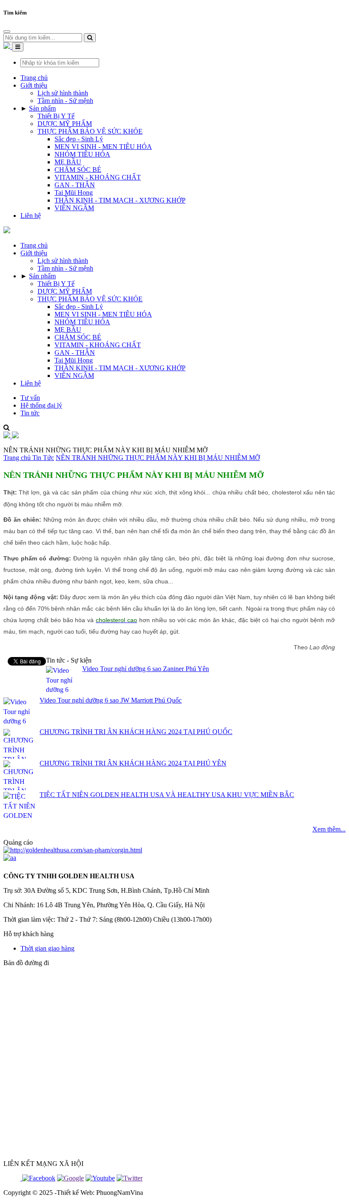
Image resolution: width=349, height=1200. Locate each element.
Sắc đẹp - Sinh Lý (78, 139)
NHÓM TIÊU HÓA (82, 154)
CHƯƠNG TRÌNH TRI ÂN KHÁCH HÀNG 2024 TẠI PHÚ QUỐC (136, 731)
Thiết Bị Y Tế (55, 116)
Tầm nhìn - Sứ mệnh (65, 100)
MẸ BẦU (67, 162)
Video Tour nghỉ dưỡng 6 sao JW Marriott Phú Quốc (111, 700)
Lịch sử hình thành (62, 93)
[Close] (6, 31)
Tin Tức (43, 457)
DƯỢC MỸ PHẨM (64, 123)
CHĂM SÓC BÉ (77, 169)
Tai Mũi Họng (73, 192)
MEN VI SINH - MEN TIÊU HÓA (103, 146)
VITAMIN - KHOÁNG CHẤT (97, 177)
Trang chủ (17, 457)
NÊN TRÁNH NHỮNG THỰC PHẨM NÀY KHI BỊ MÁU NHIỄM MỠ (158, 457)
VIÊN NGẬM (74, 207)
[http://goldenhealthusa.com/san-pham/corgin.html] (72, 850)
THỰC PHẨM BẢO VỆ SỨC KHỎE (90, 131)
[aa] (9, 857)
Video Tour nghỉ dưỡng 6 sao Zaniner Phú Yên (145, 668)
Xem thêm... (329, 829)
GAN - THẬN (74, 185)
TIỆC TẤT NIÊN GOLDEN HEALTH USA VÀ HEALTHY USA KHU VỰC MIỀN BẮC (167, 794)
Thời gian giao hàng (47, 948)
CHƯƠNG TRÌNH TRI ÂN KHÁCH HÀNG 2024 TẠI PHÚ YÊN (133, 763)
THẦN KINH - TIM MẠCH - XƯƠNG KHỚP (120, 200)
